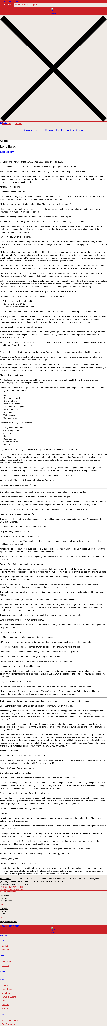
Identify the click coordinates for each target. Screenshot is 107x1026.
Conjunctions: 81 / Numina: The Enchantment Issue (53, 130)
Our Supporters (9, 1024)
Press (4, 1001)
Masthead (6, 993)
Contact (5, 1004)
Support (33, 4)
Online (10, 4)
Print (3, 4)
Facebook (3, 914)
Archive (18, 123)
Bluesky (3, 911)
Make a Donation (10, 1020)
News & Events (9, 997)
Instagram (4, 909)
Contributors (7, 989)
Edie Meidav (7, 152)
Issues (5, 946)
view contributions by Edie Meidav (16, 884)
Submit (5, 1008)
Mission (5, 985)
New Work (6, 123)
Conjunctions (10, 1)
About (25, 4)
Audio (17, 4)
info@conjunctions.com (8, 922)
